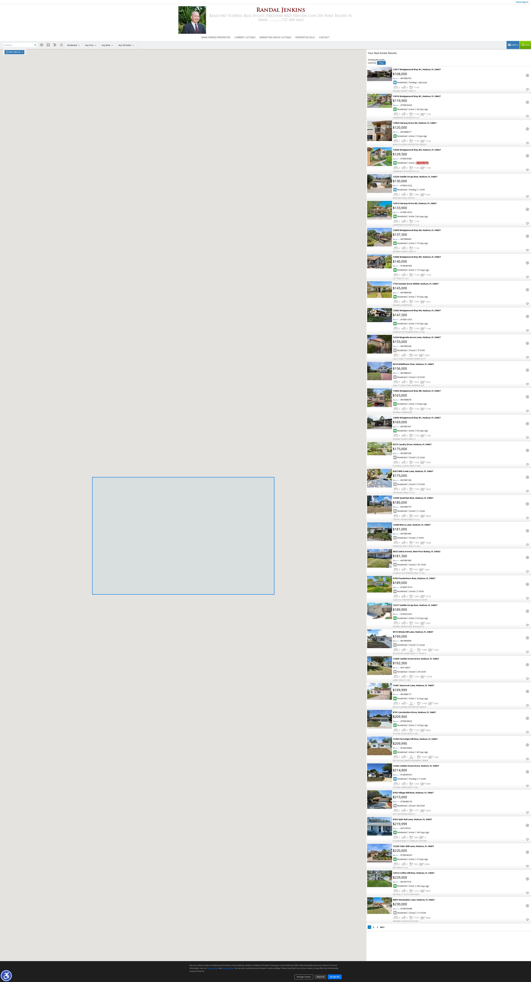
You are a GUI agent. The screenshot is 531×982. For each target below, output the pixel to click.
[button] (6, 975)
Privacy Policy (212, 968)
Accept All (334, 976)
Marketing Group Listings (275, 37)
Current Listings (245, 37)
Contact (324, 37)
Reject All (320, 976)
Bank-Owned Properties (215, 37)
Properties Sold (305, 37)
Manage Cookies (304, 976)
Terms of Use (228, 968)
